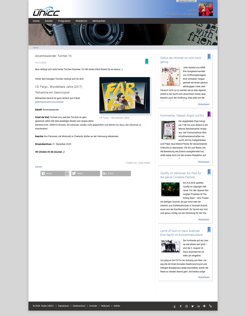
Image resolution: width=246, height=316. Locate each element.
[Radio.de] (210, 306)
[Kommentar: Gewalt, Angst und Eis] (168, 130)
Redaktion (81, 21)
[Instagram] (186, 306)
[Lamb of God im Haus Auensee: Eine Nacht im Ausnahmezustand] (170, 246)
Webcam (105, 305)
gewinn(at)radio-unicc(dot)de (49, 101)
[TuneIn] (204, 306)
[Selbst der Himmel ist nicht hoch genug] (170, 76)
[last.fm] (198, 306)
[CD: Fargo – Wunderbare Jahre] (124, 96)
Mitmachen (99, 21)
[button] (55, 173)
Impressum (63, 305)
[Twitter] (192, 306)
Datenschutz (79, 305)
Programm (64, 21)
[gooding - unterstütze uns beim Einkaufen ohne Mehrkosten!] (174, 306)
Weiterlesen (203, 104)
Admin (117, 305)
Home (36, 21)
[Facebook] (180, 306)
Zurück (38, 166)
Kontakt (93, 305)
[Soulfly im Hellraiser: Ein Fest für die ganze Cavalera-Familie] (170, 189)
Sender (49, 21)
